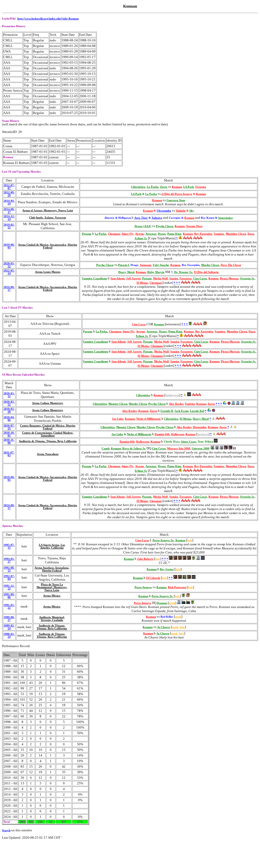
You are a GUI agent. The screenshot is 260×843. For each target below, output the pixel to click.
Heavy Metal (126, 272)
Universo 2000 (200, 448)
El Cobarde (153, 578)
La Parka (152, 187)
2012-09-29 (9, 194)
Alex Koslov (176, 403)
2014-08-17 (9, 210)
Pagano (86, 233)
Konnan (177, 187)
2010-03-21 (9, 403)
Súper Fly (128, 233)
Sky (191, 210)
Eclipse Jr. (141, 238)
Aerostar (150, 233)
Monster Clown (117, 403)
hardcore (202, 434)
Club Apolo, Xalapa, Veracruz (47, 217)
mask (172, 603)
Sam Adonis (117, 278)
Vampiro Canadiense (94, 278)
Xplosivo (157, 217)
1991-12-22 (9, 587)
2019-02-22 (9, 226)
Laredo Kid (197, 411)
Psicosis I (123, 265)
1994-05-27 (9, 560)
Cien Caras (200, 278)
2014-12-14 (9, 218)
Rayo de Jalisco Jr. (134, 448)
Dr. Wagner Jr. (183, 272)
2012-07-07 (9, 187)
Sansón (173, 278)
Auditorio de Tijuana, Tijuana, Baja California (48, 441)
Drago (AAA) (143, 226)
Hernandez (199, 427)
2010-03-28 (9, 410)
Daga (251, 233)
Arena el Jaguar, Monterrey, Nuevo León (47, 210)
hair (189, 540)
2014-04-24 (9, 202)
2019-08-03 (9, 246)
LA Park (188, 187)
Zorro (163, 187)
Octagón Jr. (247, 278)
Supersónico (225, 217)
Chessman (114, 233)
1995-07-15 (9, 546)
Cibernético (138, 187)
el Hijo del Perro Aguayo (176, 194)
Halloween (177, 434)
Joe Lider (117, 418)
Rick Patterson (177, 587)
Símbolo (181, 210)
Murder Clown (210, 265)
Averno (139, 233)
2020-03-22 (9, 265)
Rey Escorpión (203, 233)
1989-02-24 (9, 627)
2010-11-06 (9, 441)
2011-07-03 (9, 454)
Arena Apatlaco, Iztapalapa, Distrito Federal (52, 569)
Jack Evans (181, 411)
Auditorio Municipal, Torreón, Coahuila (52, 618)
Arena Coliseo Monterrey (47, 403)
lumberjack (172, 395)
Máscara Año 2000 (178, 448)
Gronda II (166, 411)
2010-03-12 (9, 395)
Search (6, 830)
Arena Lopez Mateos (47, 272)
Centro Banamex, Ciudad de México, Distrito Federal (47, 427)
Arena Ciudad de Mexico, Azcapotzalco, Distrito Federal (47, 246)
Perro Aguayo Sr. (163, 540)
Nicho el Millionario (148, 418)
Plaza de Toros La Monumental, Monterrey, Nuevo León (52, 587)
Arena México (51, 595)
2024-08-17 (9, 288)
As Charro (163, 627)
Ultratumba (164, 210)
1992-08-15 (9, 569)
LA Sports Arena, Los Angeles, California (52, 546)
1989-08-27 (9, 618)
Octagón (200, 187)
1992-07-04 (9, 577)
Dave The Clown (231, 265)
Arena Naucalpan (47, 454)
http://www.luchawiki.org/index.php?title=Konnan (48, 18)
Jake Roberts (145, 559)
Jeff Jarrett (133, 278)
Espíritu (190, 403)
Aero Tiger (141, 217)
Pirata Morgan (229, 278)
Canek (105, 448)
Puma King (174, 233)
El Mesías (142, 282)
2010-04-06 (9, 419)
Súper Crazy (188, 441)
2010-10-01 (9, 434)
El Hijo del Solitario (206, 272)
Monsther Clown (236, 233)
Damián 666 (162, 434)
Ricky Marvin (155, 272)
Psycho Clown (164, 226)
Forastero (186, 278)
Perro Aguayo (143, 587)
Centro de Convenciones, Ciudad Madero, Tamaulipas (47, 434)
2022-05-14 (9, 272)
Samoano (145, 265)
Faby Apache (161, 265)
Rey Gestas (167, 569)
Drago (162, 233)
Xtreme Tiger (194, 226)
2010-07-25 (9, 427)
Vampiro (219, 233)
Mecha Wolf (160, 278)
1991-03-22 (9, 606)
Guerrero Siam (176, 200)
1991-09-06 (9, 596)
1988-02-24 (9, 635)
